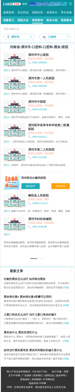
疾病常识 (51, 12)
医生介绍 (51, 20)
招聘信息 (49, 375)
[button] (33, 258)
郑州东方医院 (11, 246)
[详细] (66, 287)
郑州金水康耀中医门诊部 (33, 246)
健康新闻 (8, 12)
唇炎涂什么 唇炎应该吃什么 (20, 332)
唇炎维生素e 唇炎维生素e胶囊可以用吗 (27, 296)
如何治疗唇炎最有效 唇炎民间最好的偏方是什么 (33, 350)
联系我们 (38, 375)
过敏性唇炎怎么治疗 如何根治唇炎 (25, 278)
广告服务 (26, 375)
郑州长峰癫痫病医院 (14, 242)
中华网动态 (49, 379)
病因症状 (37, 12)
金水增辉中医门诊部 (58, 246)
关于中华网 (14, 375)
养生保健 (66, 12)
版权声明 (60, 375)
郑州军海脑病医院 (36, 242)
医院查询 (37, 20)
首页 (6, 29)
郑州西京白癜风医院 (58, 242)
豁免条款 (25, 379)
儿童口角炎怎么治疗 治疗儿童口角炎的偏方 (30, 314)
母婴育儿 (8, 20)
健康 (24, 4)
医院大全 (23, 20)
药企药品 (23, 12)
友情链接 (36, 379)
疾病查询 (66, 20)
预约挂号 (30, 186)
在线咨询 (60, 186)
